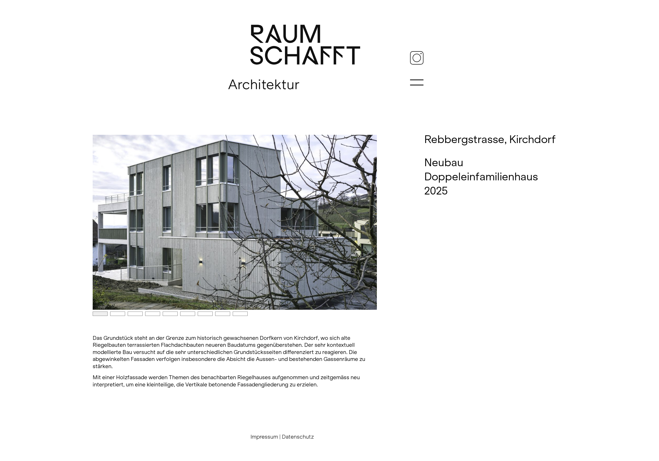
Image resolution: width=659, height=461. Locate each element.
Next (235, 222)
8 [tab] (222, 314)
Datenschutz (298, 437)
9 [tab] (240, 314)
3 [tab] (135, 314)
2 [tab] (117, 314)
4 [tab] (152, 314)
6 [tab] (187, 314)
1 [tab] (100, 314)
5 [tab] (170, 314)
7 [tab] (205, 314)
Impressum (264, 437)
